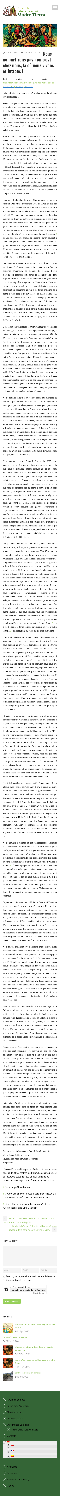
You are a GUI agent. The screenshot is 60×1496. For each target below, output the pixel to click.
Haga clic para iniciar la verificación (28, 1290)
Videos (10, 1485)
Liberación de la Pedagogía (15, 1337)
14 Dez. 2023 (23, 1367)
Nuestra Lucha (14, 1412)
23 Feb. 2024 (12, 1341)
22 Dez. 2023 (24, 1354)
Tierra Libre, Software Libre (24, 1429)
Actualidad (12, 1466)
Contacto (11, 1436)
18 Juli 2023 (22, 1376)
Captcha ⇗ (39, 1293)
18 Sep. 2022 (12, 52)
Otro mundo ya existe (18, 1424)
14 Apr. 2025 (23, 1331)
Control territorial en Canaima (28, 1373)
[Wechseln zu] (32, 1441)
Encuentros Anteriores (18, 1406)
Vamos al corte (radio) (18, 1479)
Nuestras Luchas (32, 52)
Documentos (13, 1473)
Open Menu (55, 7)
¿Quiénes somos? (16, 1399)
